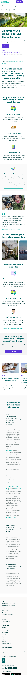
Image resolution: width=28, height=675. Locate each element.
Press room (4, 639)
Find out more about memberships (13, 188)
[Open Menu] (25, 1)
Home (3, 50)
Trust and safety (6, 610)
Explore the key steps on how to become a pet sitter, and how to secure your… (10, 388)
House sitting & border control (9, 617)
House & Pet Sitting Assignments (11, 52)
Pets (7, 10)
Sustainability (5, 632)
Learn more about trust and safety (12, 328)
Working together (6, 643)
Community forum (6, 630)
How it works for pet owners (8, 603)
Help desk (4, 612)
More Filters (13, 10)
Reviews (4, 619)
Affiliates (4, 641)
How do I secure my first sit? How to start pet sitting (10, 380)
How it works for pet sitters (8, 605)
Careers (4, 634)
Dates (3, 10)
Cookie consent (6, 621)
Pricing (3, 608)
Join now (5, 46)
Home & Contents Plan (7, 614)
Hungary (4, 54)
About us (4, 627)
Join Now (19, 1)
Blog (3, 637)
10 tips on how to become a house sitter (13, 517)
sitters (3, 375)
